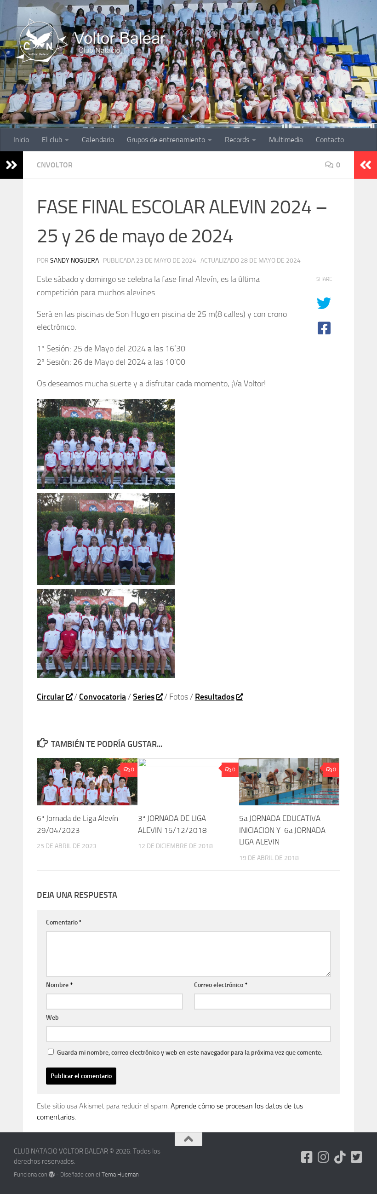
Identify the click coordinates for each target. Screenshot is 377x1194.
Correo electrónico (220, 985)
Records (237, 139)
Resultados (214, 697)
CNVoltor (55, 165)
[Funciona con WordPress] (52, 1174)
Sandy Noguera (74, 260)
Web (52, 1018)
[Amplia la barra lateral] (11, 165)
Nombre (59, 985)
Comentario (64, 922)
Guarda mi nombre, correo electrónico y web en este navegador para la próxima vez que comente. (189, 1052)
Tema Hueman (120, 1174)
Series (143, 697)
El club (52, 139)
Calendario (98, 139)
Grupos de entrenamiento (166, 139)
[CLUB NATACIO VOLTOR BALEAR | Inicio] (93, 41)
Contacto (330, 139)
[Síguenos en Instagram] (323, 1157)
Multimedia (286, 139)
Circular (50, 697)
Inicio (21, 139)
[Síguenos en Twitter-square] (356, 1157)
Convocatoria (102, 697)
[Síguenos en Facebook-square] (307, 1157)
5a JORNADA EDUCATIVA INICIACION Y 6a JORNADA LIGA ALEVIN (282, 830)
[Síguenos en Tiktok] (340, 1157)
